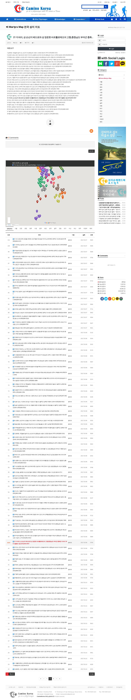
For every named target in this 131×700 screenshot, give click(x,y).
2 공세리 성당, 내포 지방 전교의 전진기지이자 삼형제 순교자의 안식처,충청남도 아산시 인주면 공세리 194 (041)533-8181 (39, 438)
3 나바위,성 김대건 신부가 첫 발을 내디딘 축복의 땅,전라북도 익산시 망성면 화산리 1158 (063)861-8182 (40, 246)
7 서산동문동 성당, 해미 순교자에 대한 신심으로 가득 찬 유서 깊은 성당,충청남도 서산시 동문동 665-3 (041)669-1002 (39, 467)
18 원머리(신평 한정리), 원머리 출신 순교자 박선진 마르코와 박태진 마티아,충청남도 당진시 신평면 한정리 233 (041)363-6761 (39, 525)
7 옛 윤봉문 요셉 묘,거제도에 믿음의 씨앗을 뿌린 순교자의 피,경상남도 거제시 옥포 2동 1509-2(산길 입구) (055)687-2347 (39, 368)
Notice (102, 75)
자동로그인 (102, 52)
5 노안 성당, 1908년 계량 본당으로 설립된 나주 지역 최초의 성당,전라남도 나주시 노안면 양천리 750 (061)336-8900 (40, 606)
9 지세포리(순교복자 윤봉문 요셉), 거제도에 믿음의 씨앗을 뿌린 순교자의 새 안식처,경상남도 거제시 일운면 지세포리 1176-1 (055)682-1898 (40, 379)
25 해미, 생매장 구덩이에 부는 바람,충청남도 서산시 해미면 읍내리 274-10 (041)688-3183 (39, 565)
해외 (91, 228)
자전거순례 (103, 10)
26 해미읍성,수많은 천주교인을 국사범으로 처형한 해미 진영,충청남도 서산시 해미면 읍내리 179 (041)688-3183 (40, 569)
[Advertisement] (114, 239)
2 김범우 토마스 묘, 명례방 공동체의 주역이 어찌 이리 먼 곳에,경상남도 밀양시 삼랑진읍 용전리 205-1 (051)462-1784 (39, 391)
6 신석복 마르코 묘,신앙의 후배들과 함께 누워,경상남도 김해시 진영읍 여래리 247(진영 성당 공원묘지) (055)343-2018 (39, 362)
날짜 (84, 235)
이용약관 (20, 687)
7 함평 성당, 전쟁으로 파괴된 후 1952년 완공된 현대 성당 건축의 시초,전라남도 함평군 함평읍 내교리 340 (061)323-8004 (40, 617)
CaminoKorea (21, 19)
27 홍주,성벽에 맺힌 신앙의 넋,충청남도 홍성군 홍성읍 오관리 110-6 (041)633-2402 (37, 574)
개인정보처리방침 (31, 687)
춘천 (26, 228)
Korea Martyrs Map (105, 78)
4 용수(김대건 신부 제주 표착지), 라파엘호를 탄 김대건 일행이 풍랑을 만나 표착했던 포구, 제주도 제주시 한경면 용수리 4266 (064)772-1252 (39, 641)
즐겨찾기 (8, 2)
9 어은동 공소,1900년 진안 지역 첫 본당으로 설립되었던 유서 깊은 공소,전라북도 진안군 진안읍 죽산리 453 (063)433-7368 (39, 281)
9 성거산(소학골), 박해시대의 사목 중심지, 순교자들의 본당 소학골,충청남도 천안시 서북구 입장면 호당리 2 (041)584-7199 (40, 477)
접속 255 (122, 2)
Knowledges (60, 19)
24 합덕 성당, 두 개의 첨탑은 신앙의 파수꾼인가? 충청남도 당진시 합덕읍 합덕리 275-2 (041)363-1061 (40, 560)
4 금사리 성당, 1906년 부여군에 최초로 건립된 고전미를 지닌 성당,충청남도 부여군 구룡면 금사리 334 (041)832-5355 (39, 450)
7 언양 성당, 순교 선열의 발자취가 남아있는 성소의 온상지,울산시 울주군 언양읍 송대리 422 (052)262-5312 (40, 416)
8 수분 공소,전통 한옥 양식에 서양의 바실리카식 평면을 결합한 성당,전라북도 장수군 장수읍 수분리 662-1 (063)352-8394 (39, 275)
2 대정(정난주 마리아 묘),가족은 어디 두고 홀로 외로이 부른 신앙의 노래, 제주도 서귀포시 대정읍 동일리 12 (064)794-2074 (39, 629)
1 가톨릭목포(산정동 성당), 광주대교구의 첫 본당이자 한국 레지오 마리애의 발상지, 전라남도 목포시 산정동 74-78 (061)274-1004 (40, 582)
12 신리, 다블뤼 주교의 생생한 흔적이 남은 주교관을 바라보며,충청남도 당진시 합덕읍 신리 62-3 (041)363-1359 (40, 492)
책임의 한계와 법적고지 (60, 687)
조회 (91, 235)
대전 (45, 228)
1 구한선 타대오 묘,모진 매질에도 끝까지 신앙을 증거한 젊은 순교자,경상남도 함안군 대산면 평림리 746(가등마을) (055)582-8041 (39, 333)
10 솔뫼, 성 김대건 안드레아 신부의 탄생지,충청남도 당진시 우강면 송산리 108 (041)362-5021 (40, 481)
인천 (21, 228)
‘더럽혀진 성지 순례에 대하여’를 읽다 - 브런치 (111, 218)
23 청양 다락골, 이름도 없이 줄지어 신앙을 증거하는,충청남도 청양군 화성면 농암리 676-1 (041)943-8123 (40, 554)
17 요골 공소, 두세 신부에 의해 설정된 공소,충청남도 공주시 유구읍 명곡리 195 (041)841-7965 (40, 520)
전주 (50, 228)
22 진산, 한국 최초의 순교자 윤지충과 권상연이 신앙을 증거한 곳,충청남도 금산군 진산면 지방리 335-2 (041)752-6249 (40, 548)
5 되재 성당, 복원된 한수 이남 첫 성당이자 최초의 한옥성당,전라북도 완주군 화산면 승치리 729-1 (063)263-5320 (39, 257)
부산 (75, 228)
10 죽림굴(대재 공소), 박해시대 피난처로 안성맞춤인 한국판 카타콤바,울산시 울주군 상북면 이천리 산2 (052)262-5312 (40, 429)
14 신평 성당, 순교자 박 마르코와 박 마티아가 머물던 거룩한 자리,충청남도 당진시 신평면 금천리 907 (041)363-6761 (40, 504)
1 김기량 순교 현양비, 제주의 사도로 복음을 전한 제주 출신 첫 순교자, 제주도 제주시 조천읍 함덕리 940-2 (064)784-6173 (40, 623)
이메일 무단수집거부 (44, 687)
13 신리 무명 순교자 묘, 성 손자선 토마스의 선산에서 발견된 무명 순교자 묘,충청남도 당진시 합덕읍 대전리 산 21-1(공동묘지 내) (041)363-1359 (39, 498)
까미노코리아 (95, 10)
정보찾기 (114, 2)
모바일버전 (119, 687)
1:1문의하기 (109, 687)
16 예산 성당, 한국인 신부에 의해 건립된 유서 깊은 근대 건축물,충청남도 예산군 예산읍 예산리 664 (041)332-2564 (40, 515)
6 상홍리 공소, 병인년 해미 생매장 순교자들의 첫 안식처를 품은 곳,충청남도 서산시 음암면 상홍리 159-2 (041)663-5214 (39, 462)
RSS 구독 (16, 2)
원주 (30, 228)
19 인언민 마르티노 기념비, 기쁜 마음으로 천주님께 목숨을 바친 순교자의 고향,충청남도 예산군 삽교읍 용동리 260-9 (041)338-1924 (39, 531)
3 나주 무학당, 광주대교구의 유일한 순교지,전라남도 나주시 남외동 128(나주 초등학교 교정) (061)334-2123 (40, 594)
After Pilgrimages (40, 19)
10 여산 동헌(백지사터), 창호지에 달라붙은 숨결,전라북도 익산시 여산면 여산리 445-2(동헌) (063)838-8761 (40, 287)
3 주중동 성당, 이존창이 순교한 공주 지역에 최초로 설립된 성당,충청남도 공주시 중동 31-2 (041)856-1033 (40, 444)
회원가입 (106, 2)
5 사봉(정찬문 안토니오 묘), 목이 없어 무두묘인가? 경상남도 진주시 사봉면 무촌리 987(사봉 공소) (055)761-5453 (39, 356)
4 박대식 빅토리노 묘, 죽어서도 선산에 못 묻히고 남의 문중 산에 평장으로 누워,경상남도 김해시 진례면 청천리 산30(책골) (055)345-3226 (39, 350)
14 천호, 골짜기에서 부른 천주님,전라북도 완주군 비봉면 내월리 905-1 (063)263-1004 (38, 309)
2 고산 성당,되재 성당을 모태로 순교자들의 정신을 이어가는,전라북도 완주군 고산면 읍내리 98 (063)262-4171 (39, 240)
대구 (65, 228)
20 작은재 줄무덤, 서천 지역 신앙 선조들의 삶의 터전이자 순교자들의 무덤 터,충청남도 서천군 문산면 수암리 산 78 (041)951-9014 (40, 537)
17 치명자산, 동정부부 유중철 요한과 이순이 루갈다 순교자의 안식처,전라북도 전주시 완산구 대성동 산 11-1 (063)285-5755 (39, 323)
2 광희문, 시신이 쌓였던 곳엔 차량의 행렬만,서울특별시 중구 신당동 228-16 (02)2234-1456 (39, 669)
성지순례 (85, 10)
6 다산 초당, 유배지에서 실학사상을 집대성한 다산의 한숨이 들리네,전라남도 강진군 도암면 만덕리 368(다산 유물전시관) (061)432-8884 (40, 612)
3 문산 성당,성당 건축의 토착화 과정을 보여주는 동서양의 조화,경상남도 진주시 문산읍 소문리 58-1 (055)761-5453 (40, 344)
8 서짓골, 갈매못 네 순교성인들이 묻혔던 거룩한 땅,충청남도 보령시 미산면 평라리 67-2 (38, 472)
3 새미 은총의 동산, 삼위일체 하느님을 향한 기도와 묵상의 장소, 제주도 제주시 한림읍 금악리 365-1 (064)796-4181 (40, 635)
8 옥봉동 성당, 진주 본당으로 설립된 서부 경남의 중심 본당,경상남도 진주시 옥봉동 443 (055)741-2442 (40, 373)
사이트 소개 (12, 687)
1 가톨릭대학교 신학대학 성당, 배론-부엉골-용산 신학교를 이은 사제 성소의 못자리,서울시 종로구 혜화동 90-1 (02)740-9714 (39, 664)
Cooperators (80, 19)
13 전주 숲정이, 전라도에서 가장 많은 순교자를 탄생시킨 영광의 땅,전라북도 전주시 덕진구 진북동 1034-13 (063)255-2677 (40, 304)
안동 (60, 228)
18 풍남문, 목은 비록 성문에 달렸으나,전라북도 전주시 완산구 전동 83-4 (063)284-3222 (38, 328)
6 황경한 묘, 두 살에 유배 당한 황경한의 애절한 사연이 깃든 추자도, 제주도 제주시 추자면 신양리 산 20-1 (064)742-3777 (40, 653)
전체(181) (9, 228)
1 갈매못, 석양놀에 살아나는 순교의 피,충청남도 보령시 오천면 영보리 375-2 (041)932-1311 (39, 433)
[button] (91, 151)
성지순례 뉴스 (91, 687)
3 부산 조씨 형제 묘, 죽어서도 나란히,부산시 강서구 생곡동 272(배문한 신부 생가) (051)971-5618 (40, 397)
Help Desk (100, 19)
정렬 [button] (92, 674)
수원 (35, 228)
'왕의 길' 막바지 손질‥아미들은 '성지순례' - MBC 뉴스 (114, 214)
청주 (40, 228)
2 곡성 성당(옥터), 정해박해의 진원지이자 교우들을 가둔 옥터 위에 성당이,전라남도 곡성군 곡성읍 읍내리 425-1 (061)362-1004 (40, 588)
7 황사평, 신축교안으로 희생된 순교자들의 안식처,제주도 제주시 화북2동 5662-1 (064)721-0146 (39, 658)
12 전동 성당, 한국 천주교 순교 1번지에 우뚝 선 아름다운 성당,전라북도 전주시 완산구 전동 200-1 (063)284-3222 (40, 298)
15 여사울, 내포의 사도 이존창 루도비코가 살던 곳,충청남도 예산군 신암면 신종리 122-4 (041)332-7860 (40, 510)
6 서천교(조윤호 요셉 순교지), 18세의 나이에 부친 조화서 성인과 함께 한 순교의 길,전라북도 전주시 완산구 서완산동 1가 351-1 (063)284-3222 (39, 263)
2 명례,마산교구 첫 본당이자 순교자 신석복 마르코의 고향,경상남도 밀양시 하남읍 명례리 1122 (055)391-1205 (39, 338)
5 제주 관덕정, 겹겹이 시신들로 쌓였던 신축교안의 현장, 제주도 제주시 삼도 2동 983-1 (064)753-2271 (40, 647)
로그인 (99, 2)
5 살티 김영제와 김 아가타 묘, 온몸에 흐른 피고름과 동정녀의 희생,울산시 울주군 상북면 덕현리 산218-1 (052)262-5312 (39, 406)
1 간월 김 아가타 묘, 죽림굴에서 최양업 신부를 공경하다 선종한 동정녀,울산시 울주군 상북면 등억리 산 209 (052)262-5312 (39, 385)
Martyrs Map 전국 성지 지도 (24, 27)
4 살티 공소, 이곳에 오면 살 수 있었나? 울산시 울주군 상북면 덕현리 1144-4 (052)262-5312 (39, 401)
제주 (80, 228)
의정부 (85, 228)
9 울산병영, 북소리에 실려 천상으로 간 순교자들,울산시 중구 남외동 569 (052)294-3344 (38, 424)
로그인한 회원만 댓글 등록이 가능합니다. (50, 144)
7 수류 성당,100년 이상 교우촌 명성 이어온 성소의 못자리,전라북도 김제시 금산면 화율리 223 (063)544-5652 (40, 269)
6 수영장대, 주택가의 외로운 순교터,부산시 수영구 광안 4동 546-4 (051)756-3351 (36, 411)
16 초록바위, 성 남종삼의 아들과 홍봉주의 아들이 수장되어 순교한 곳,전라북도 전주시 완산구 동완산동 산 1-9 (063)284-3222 (40, 317)
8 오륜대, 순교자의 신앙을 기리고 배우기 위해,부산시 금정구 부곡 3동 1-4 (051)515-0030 (38, 420)
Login (112, 49)
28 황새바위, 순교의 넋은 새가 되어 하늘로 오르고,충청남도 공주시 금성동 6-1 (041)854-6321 (40, 578)
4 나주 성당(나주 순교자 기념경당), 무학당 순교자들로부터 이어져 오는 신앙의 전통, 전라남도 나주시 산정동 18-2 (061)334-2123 (40, 600)
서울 (16, 228)
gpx (90, 10)
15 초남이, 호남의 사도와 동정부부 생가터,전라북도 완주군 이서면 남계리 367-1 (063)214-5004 (40, 312)
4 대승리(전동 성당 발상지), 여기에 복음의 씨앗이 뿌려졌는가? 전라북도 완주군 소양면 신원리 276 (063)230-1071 (40, 252)
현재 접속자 (102, 282)
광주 (55, 228)
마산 (70, 228)
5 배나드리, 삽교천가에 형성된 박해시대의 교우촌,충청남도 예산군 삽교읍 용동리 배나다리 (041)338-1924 (39, 456)
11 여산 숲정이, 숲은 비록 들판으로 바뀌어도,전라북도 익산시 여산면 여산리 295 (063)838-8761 (39, 293)
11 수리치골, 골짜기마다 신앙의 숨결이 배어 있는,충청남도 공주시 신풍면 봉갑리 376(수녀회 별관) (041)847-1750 (40, 486)
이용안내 (100, 687)
